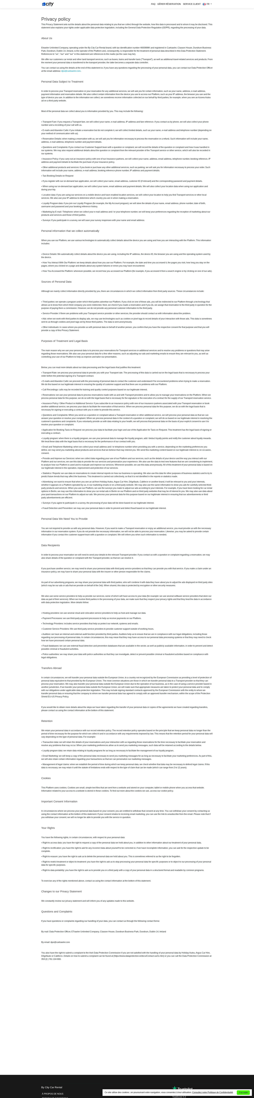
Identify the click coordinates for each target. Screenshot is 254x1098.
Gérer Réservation (169, 4)
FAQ (153, 4)
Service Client (192, 4)
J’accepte (243, 1092)
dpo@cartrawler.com (71, 71)
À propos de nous (52, 1094)
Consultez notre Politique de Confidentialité (212, 1092)
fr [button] (208, 4)
